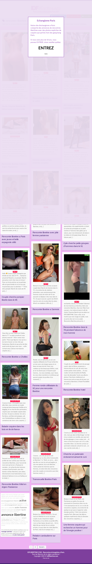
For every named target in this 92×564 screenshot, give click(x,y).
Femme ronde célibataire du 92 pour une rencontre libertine (45, 388)
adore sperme (5, 507)
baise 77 (17, 522)
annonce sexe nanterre (7, 511)
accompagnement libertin (10, 501)
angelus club (4, 494)
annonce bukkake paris (14, 494)
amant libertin (5, 503)
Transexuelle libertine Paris (45, 479)
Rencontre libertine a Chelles (14, 357)
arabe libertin (12, 503)
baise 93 (16, 511)
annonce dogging (10, 522)
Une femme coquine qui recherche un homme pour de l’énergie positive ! (75, 528)
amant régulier (21, 510)
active (22, 500)
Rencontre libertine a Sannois (46, 309)
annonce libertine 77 (16, 518)
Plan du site (46, 558)
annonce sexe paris (7, 510)
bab (15, 510)
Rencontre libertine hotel (74, 390)
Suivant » (42, 547)
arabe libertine (24, 522)
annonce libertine (13, 514)
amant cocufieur (15, 523)
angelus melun (19, 498)
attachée (11, 507)
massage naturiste (6, 531)
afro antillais (25, 505)
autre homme (21, 507)
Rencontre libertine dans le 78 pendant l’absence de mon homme (75, 330)
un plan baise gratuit (18, 535)
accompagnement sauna (13, 505)
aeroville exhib (13, 496)
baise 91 (18, 520)
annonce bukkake (6, 523)
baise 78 (12, 520)
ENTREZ (46, 48)
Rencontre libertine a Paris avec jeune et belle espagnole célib (13, 239)
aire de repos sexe (10, 498)
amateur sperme (5, 518)
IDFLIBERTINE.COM (34, 552)
